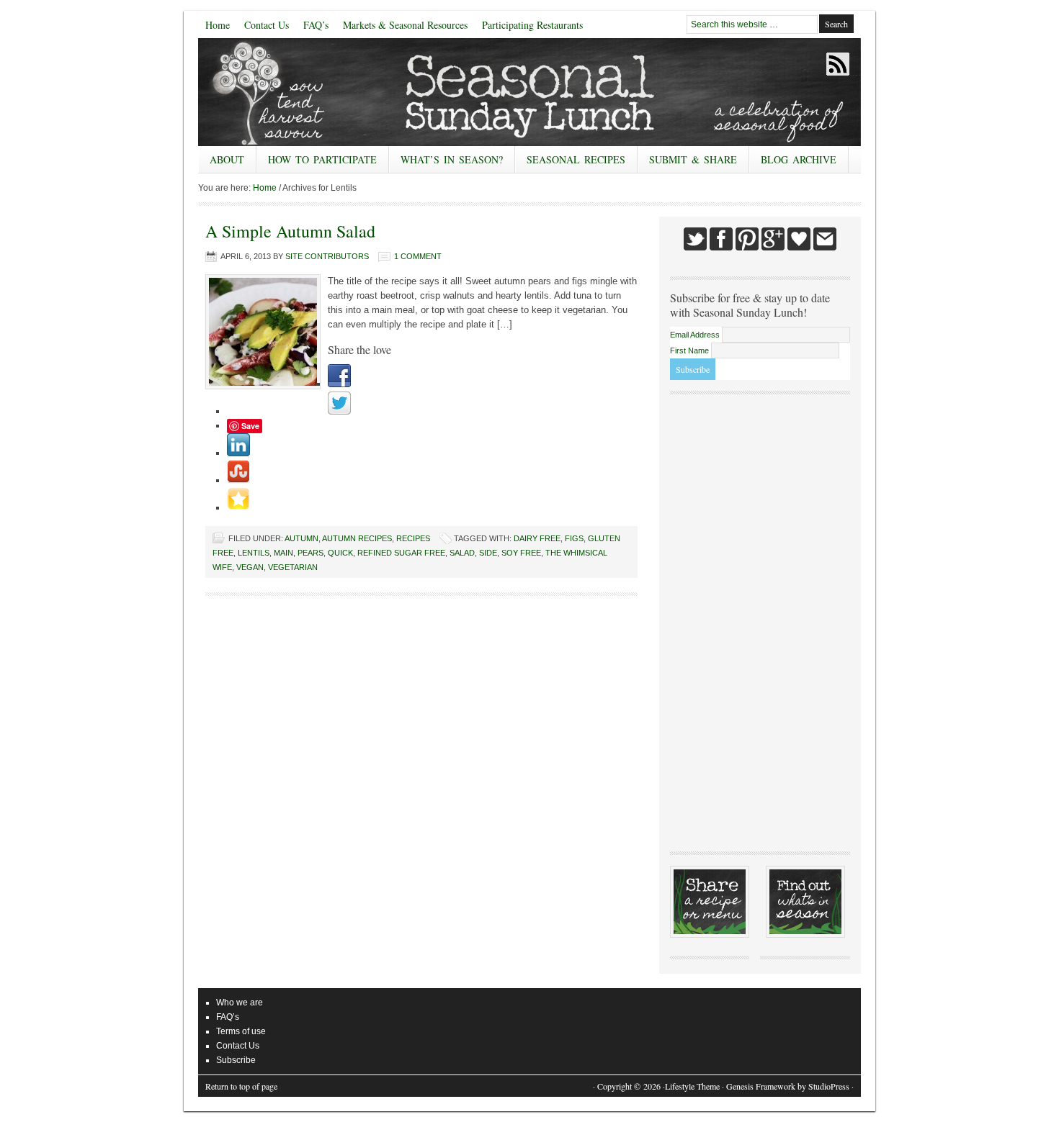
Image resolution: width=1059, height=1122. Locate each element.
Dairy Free (537, 538)
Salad (462, 552)
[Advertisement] (760, 621)
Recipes (413, 538)
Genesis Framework (760, 1086)
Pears (310, 552)
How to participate (316, 163)
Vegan (250, 567)
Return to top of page (241, 1086)
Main (283, 552)
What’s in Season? (452, 159)
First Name (690, 350)
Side (488, 552)
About (221, 163)
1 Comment (418, 256)
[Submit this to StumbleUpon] (238, 480)
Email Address (696, 334)
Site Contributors (327, 256)
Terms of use (241, 1031)
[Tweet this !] (339, 411)
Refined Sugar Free (401, 552)
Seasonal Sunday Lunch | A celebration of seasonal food (306, 92)
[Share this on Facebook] (339, 384)
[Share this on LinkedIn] (238, 453)
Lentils (253, 552)
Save (250, 425)
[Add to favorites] (238, 507)
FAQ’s (316, 25)
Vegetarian (293, 567)
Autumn (301, 538)
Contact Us (266, 25)
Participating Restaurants (532, 25)
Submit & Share (687, 163)
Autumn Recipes (357, 538)
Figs (574, 538)
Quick (340, 552)
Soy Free (521, 552)
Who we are (239, 1002)
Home (217, 25)
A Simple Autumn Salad (290, 231)
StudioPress (828, 1086)
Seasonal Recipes (570, 163)
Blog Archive (798, 159)
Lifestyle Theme (692, 1086)
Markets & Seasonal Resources (405, 25)
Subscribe (236, 1060)
